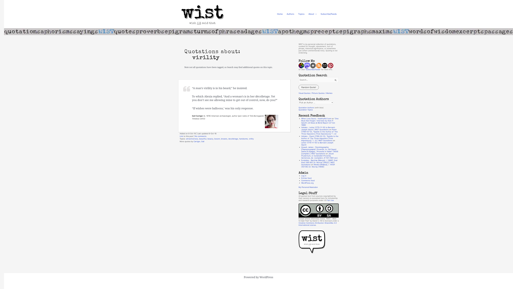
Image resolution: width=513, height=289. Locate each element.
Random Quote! (308, 87)
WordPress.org (307, 183)
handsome (243, 139)
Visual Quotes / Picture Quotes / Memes (315, 93)
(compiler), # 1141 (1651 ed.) (319, 156)
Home (280, 14)
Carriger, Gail (199, 141)
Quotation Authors (306, 108)
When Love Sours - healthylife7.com (316, 118)
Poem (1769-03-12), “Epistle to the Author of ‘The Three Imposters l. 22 (319, 131)
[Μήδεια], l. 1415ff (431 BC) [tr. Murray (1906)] (318, 165)
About (311, 14)
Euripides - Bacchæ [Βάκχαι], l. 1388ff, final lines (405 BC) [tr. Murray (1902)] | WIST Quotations (319, 162)
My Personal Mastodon (308, 187)
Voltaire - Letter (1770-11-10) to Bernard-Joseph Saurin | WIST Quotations (318, 128)
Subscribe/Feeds (329, 14)
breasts (224, 139)
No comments (200, 136)
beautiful (202, 139)
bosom (217, 139)
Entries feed (306, 178)
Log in (303, 176)
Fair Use (330, 200)
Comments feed (308, 180)
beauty (210, 139)
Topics (301, 14)
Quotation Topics (306, 110)
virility (251, 139)
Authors (290, 14)
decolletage (233, 139)
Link (181, 136)
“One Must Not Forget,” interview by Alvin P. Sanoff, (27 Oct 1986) (320, 121)
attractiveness (192, 139)
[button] (315, 14)
